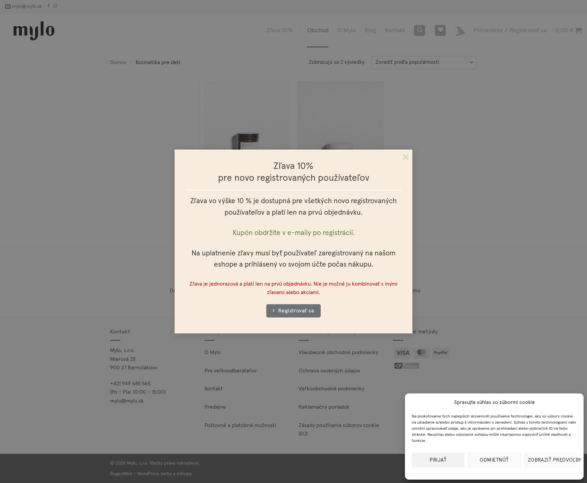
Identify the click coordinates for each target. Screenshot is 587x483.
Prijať (438, 460)
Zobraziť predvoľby (552, 460)
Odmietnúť (494, 460)
